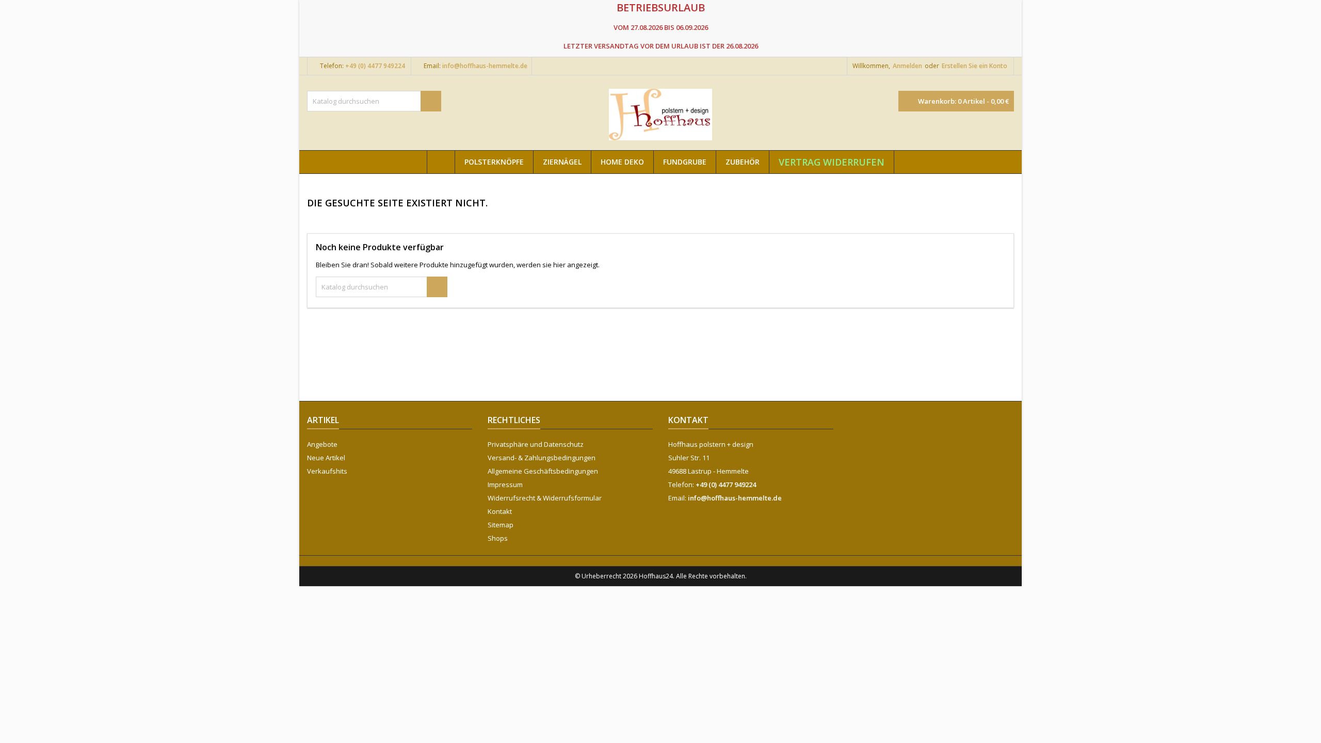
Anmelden (907, 65)
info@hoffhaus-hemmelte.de (484, 65)
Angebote (322, 444)
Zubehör (743, 162)
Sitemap (500, 524)
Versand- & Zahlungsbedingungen (541, 457)
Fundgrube (684, 162)
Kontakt (500, 511)
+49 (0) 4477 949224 (375, 65)
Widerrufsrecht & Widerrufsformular (545, 498)
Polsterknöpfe (494, 162)
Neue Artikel (326, 457)
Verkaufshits (327, 471)
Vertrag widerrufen (831, 162)
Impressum (505, 484)
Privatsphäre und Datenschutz (536, 444)
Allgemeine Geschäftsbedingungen (543, 471)
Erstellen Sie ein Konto (974, 65)
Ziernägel (562, 162)
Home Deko (622, 162)
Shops (498, 538)
